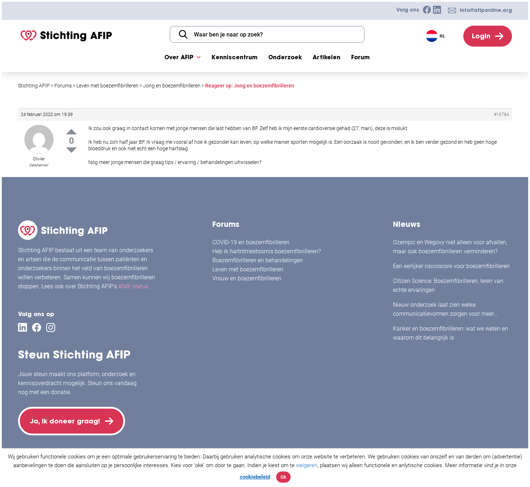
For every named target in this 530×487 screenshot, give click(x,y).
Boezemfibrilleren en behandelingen (257, 260)
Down (71, 150)
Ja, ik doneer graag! (65, 421)
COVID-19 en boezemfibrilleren (251, 242)
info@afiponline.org (486, 10)
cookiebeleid (255, 477)
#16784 (501, 114)
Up (71, 131)
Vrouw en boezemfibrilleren (246, 278)
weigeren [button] (306, 465)
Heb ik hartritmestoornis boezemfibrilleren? (266, 251)
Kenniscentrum (234, 57)
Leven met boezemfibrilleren (247, 269)
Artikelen (326, 57)
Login (481, 36)
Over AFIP (179, 57)
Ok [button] (283, 477)
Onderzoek (285, 57)
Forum (360, 57)
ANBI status (133, 286)
